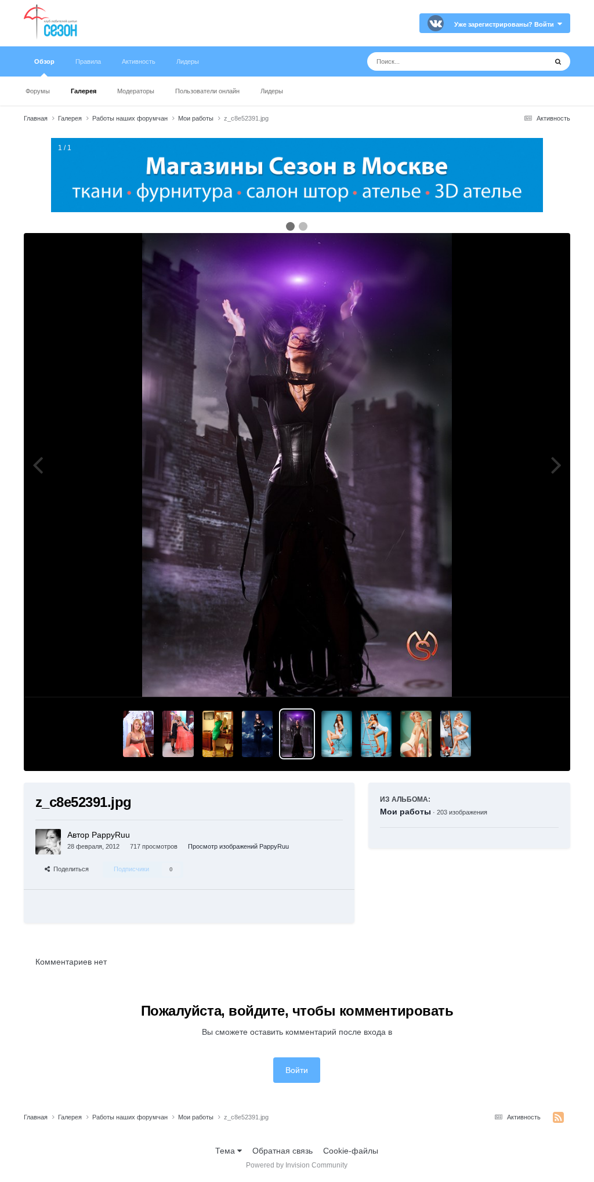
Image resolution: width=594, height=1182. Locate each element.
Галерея (83, 91)
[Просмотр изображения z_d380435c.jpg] (257, 734)
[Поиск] (558, 61)
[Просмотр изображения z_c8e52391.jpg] (296, 734)
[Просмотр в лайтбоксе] (296, 465)
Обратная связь (282, 1150)
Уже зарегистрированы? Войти (505, 24)
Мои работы (405, 811)
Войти (296, 1070)
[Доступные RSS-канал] (558, 1118)
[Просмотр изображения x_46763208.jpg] (177, 734)
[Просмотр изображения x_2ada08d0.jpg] (217, 734)
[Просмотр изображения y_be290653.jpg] (415, 734)
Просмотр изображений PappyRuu (238, 846)
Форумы (38, 91)
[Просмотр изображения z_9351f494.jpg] (336, 734)
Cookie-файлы (350, 1150)
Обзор (44, 61)
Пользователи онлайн (207, 91)
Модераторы (135, 91)
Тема (226, 1150)
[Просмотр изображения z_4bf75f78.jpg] (376, 734)
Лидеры (271, 91)
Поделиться (69, 868)
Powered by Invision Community (296, 1165)
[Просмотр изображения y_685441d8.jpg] (455, 734)
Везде (520, 61)
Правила (88, 61)
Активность (138, 61)
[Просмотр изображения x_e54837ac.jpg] (138, 734)
